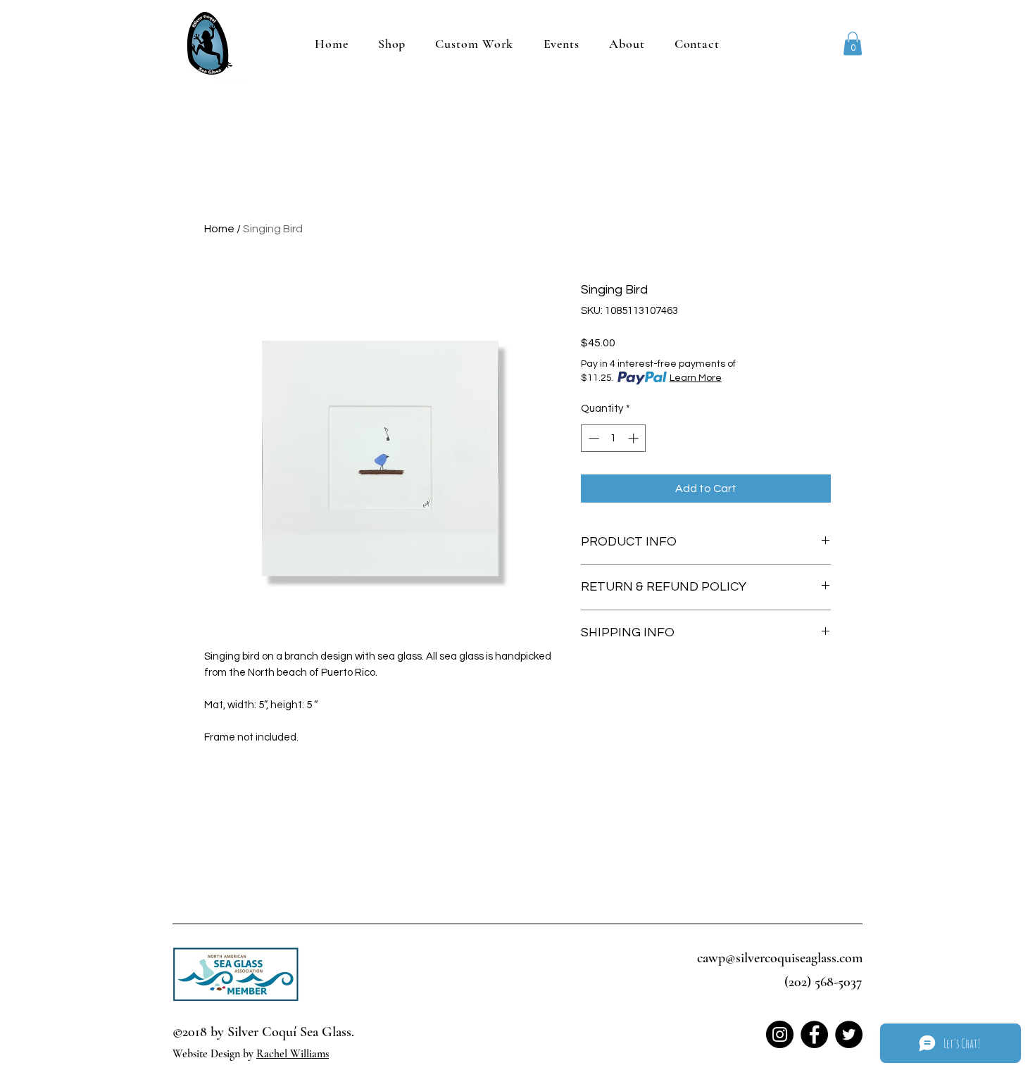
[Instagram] (780, 1034)
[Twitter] (848, 1034)
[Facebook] (814, 1034)
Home (219, 228)
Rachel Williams (292, 1054)
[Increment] (634, 438)
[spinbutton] (613, 438)
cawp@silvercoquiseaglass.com (779, 958)
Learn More (696, 378)
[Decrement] (592, 438)
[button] (852, 43)
